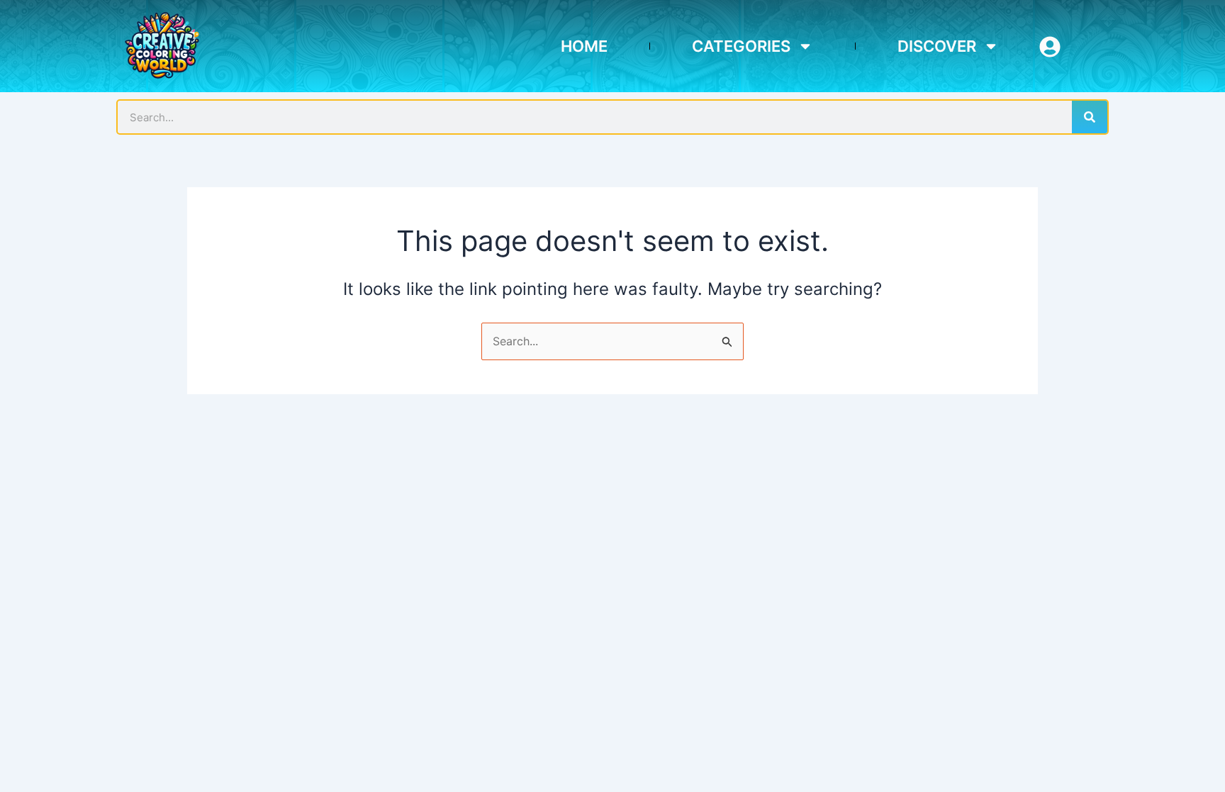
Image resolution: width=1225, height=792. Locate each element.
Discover (936, 46)
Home (584, 46)
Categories (741, 46)
